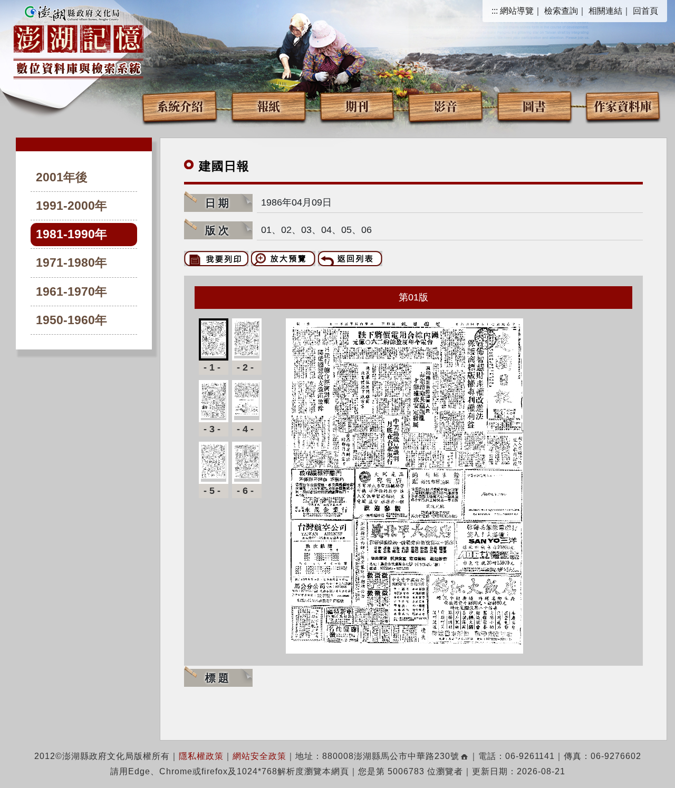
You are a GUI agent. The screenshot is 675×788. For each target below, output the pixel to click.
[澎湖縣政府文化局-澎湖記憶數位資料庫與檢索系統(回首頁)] (78, 40)
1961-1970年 (71, 291)
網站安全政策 (259, 756)
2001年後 (62, 177)
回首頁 (645, 10)
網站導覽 (517, 10)
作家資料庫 (623, 106)
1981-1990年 (71, 234)
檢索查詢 (561, 10)
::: (494, 10)
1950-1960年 (71, 320)
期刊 (357, 106)
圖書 (534, 106)
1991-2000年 (71, 205)
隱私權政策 (201, 756)
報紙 (268, 106)
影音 (445, 106)
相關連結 (605, 10)
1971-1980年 (71, 262)
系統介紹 (180, 106)
